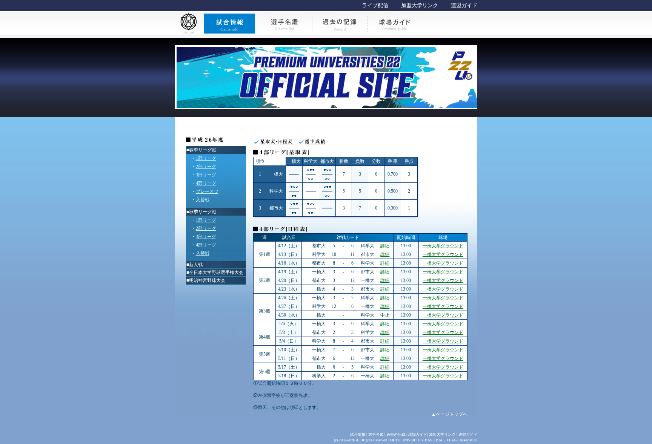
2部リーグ (206, 166)
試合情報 (357, 434)
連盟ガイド (464, 5)
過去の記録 (395, 434)
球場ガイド (417, 434)
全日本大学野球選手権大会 (216, 272)
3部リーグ (206, 175)
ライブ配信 (375, 5)
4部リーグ (206, 183)
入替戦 (202, 199)
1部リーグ (206, 158)
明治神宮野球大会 (207, 280)
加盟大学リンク (419, 5)
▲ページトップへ (449, 414)
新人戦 (196, 264)
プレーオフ (207, 191)
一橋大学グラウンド (443, 245)
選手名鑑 (375, 434)
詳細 (384, 245)
